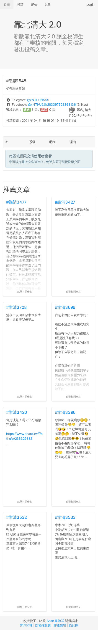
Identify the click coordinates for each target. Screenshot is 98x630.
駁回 (44, 109)
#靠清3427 (65, 202)
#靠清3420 (16, 412)
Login (90, 4)
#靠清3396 (65, 412)
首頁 (7, 4)
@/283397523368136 (52, 104)
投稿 (20, 4)
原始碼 (73, 625)
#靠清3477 (16, 202)
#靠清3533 (65, 517)
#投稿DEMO (34, 162)
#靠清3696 (65, 307)
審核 (34, 4)
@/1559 (38, 100)
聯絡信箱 (60, 625)
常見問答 (26, 625)
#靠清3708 (16, 307)
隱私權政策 (43, 625)
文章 (47, 4)
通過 (27, 109)
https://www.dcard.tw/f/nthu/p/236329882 (24, 436)
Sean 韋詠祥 (55, 621)
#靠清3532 (16, 517)
